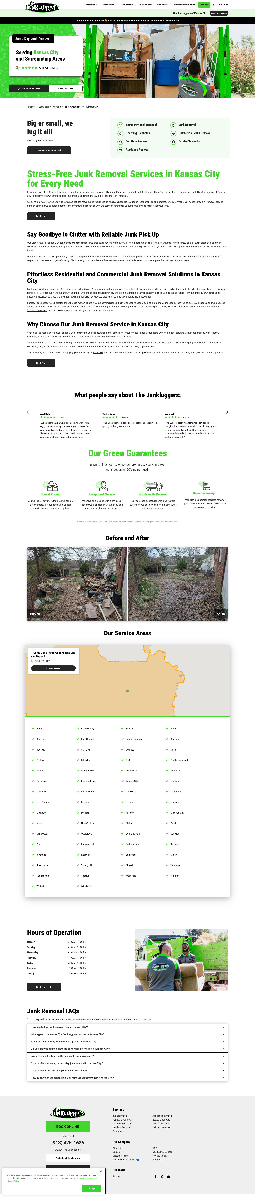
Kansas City (132, 781)
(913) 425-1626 (26, 88)
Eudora (129, 760)
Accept (92, 1188)
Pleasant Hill (87, 844)
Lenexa (85, 802)
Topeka (85, 875)
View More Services (46, 150)
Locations (44, 106)
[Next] (226, 412)
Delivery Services (161, 1127)
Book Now (63, 88)
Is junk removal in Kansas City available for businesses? (62, 1056)
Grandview (131, 770)
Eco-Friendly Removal (153, 494)
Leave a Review (53, 668)
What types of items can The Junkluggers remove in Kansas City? (67, 1034)
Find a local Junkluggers (68, 1158)
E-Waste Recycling (122, 1123)
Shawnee (130, 854)
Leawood (130, 791)
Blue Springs (87, 739)
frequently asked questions (96, 1019)
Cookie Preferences (88, 1178)
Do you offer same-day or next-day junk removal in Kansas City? (67, 1063)
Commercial (119, 1131)
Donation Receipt (204, 493)
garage (212, 292)
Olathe (129, 823)
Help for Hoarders (161, 1123)
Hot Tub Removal (122, 1127)
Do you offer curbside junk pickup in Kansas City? (59, 1070)
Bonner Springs (134, 739)
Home (31, 106)
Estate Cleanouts (161, 1119)
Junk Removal (120, 1115)
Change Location (219, 13)
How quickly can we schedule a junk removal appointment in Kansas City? (72, 1078)
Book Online (67, 1126)
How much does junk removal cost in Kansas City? (59, 1027)
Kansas (57, 106)
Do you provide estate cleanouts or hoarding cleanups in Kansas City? (70, 1049)
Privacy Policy (159, 1155)
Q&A (154, 1148)
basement (32, 296)
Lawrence (41, 791)
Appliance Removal (162, 1115)
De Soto (130, 749)
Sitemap (156, 1159)
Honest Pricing (50, 494)
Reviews (117, 1176)
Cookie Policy (13, 1181)
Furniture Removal (122, 1119)
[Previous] (28, 412)
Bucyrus (40, 749)
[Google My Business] (168, 1176)
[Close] (101, 1171)
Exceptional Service (102, 494)
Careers (116, 1151)
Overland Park (133, 833)
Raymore (175, 844)
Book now (98, 352)
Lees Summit (43, 802)
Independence (88, 781)
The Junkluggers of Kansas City (190, 13)
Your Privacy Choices (123, 1159)
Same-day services (37, 310)
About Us (117, 1148)
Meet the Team (120, 1155)
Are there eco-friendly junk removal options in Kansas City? (64, 1041)
